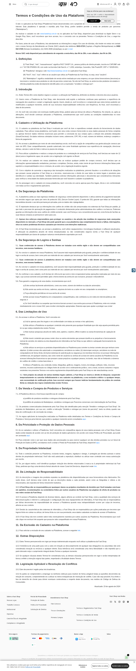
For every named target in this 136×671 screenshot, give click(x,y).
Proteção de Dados (37, 600)
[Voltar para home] (68, 4)
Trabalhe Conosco (13, 605)
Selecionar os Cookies (83, 666)
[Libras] (133, 270)
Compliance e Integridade (16, 623)
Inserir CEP (94, 21)
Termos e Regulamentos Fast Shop (88, 608)
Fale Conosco (56, 604)
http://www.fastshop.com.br (57, 71)
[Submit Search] (25, 4)
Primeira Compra (57, 617)
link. (95, 466)
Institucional (11, 609)
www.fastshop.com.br (48, 34)
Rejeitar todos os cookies (100, 666)
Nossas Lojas (11, 600)
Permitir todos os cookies (120, 666)
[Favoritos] (119, 4)
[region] (68, 666)
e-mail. (70, 49)
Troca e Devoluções (58, 611)
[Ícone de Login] (115, 4)
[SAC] (128, 4)
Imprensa (10, 614)
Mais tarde (107, 21)
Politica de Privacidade (38, 605)
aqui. (84, 419)
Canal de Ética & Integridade (17, 618)
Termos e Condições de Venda (87, 615)
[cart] (123, 4)
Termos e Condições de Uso (86, 620)
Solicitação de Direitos (38, 609)
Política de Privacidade (32, 667)
